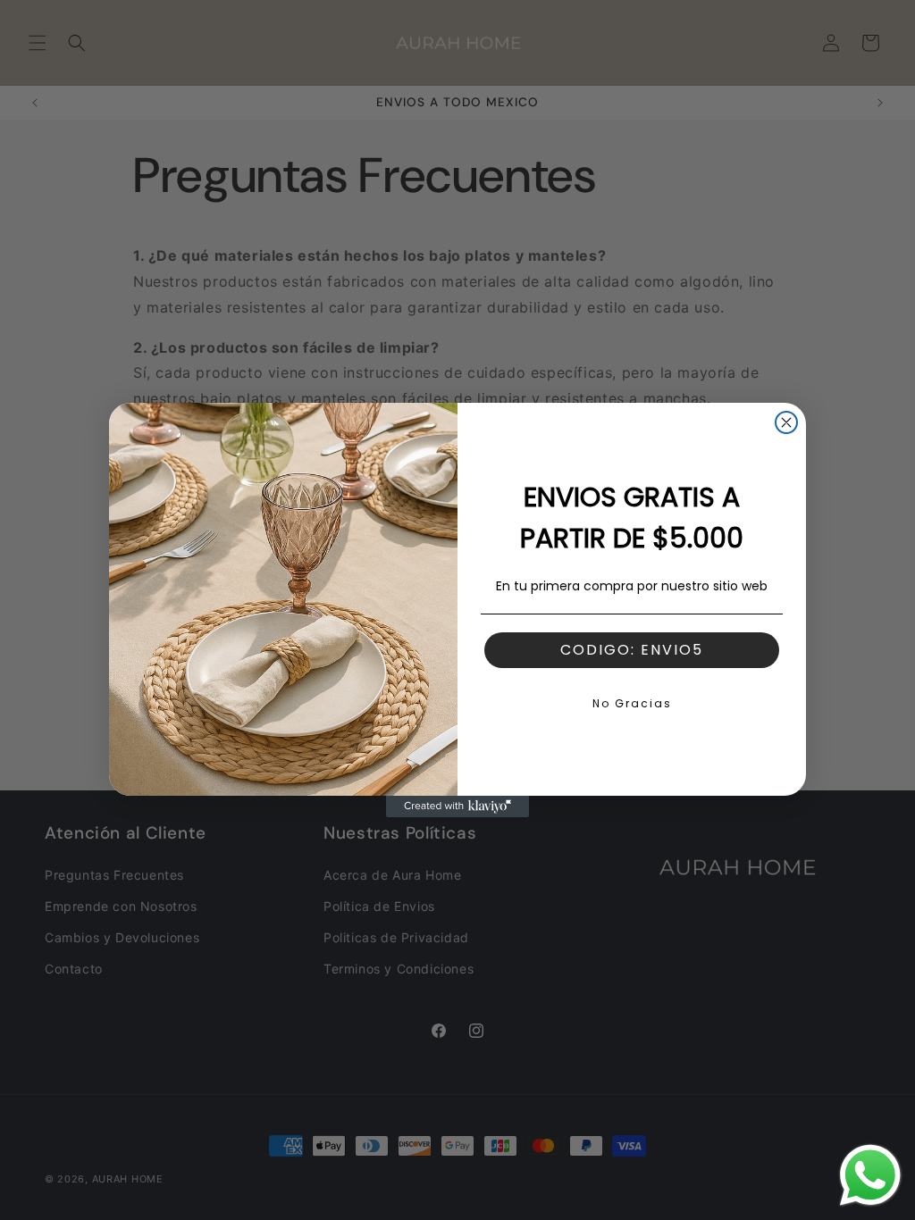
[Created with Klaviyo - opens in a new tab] (457, 806)
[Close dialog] (786, 422)
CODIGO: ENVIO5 (631, 649)
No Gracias (632, 703)
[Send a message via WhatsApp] (870, 1175)
